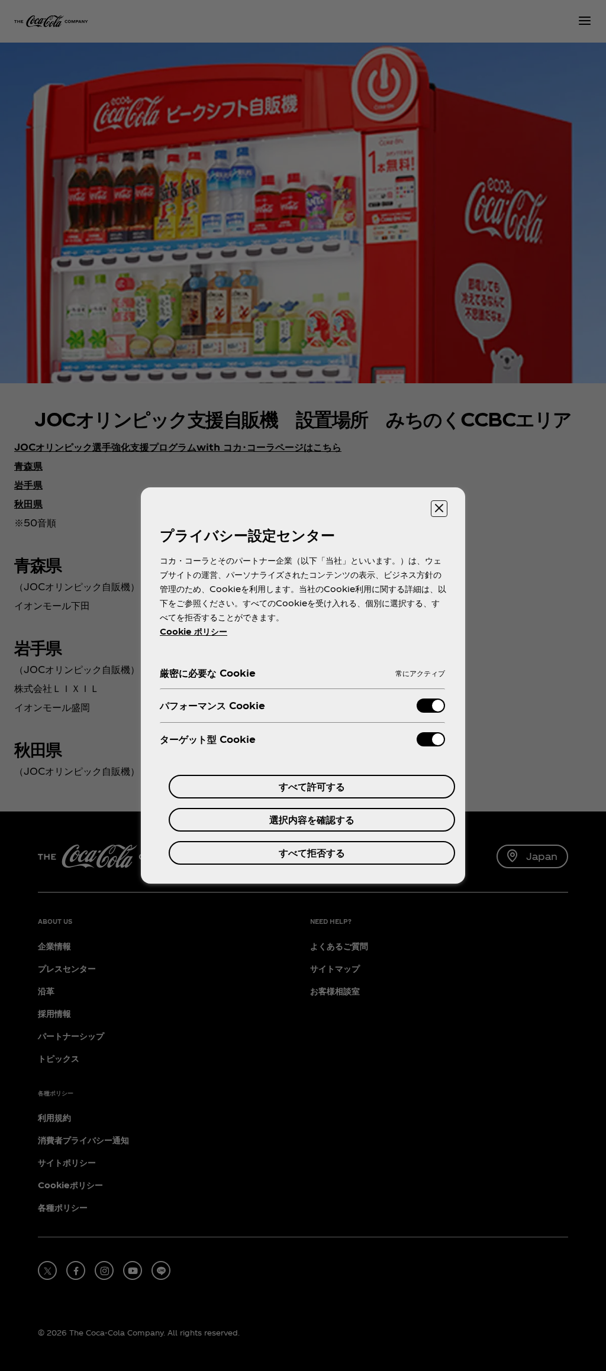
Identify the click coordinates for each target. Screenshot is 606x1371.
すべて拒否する (312, 852)
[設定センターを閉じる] (439, 509)
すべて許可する (312, 786)
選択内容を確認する (311, 819)
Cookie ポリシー (193, 631)
